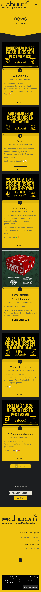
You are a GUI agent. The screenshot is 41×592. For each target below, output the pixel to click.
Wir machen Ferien (20, 367)
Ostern (20, 141)
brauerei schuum (16, 79)
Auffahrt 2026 (20, 75)
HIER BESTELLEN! (20, 319)
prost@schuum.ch (31, 544)
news (20, 102)
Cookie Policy (11, 583)
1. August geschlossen (20, 433)
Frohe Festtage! (20, 208)
